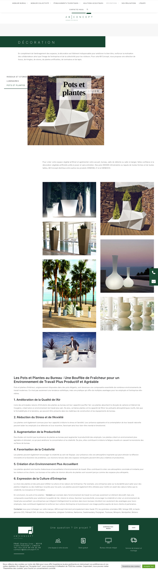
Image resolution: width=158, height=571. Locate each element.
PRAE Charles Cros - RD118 (28, 544)
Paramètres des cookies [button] (131, 566)
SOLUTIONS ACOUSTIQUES (93, 3)
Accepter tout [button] (149, 566)
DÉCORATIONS (111, 3)
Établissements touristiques (66, 3)
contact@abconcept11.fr (26, 549)
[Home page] (23, 532)
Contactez (18, 509)
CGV (134, 527)
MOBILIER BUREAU (19, 3)
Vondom (49, 495)
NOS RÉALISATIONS (129, 3)
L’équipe (142, 3)
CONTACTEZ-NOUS (76, 9)
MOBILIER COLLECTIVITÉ (40, 3)
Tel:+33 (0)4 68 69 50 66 (27, 548)
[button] (153, 281)
